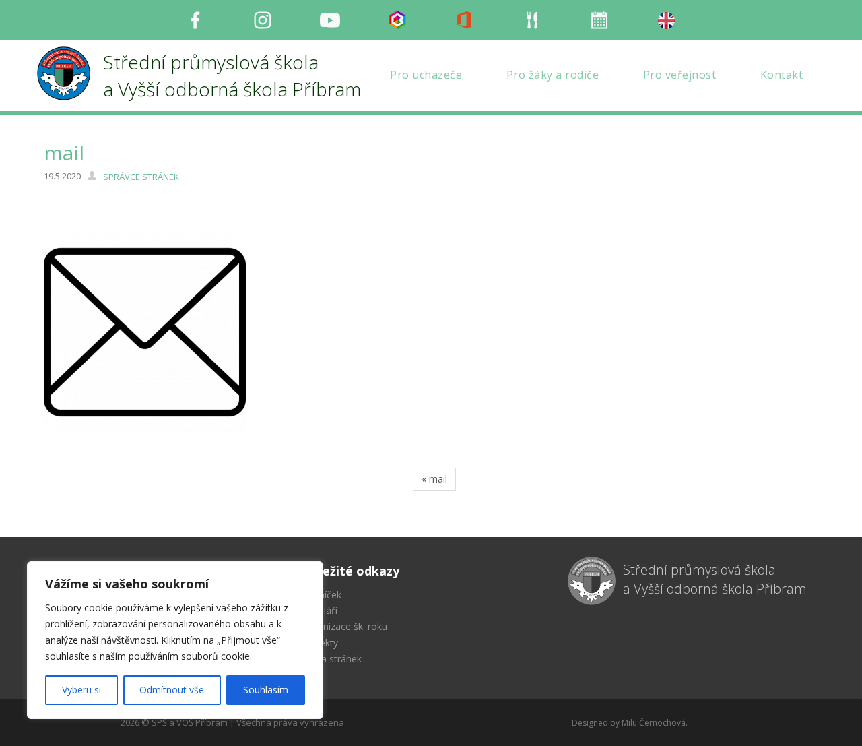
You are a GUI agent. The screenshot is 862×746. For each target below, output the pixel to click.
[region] (175, 640)
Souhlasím (265, 689)
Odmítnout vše (171, 689)
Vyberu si (81, 689)
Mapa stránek (332, 658)
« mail (434, 478)
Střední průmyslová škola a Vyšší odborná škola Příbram (715, 579)
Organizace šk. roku (344, 626)
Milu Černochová (654, 722)
